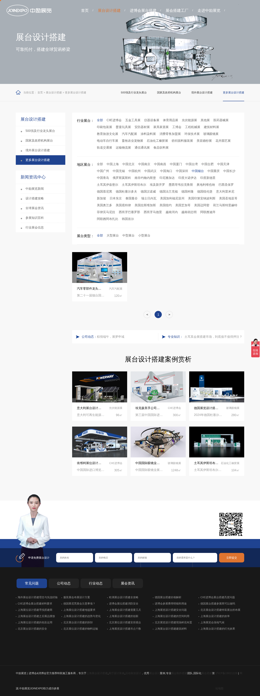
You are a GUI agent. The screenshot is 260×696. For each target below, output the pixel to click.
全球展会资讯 (35, 208)
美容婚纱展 (204, 140)
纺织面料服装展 (182, 140)
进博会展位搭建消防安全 (123, 603)
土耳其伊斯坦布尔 (134, 184)
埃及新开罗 (157, 184)
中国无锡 (119, 171)
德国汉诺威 (148, 191)
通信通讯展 (142, 147)
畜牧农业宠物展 (132, 140)
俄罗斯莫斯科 (122, 177)
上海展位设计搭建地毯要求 (79, 609)
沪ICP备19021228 (226, 673)
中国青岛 (103, 177)
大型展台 (113, 235)
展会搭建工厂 (177, 10)
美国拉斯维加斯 (145, 205)
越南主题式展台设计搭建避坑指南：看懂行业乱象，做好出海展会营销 (212, 336)
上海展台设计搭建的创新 (123, 616)
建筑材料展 (211, 127)
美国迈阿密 (201, 205)
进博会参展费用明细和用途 (171, 603)
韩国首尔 (128, 219)
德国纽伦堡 (204, 191)
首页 (85, 10)
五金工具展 (132, 120)
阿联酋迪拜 (207, 212)
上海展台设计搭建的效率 (215, 616)
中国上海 (113, 164)
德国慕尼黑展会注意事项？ (79, 603)
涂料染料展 (148, 133)
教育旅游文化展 (107, 133)
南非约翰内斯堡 (145, 177)
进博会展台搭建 (143, 10)
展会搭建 (206, 673)
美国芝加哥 (183, 205)
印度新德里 (207, 177)
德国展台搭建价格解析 (168, 597)
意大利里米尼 (225, 191)
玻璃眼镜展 (211, 133)
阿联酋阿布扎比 (107, 219)
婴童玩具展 (123, 127)
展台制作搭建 (179, 673)
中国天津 (223, 164)
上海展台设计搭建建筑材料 (171, 628)
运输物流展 (123, 147)
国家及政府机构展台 (169, 92)
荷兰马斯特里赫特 (225, 205)
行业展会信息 (35, 227)
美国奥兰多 (104, 205)
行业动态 (96, 583)
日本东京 (116, 198)
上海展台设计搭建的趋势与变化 (82, 616)
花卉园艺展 (223, 140)
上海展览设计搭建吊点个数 (125, 628)
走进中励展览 (209, 10)
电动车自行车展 (107, 140)
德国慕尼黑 (104, 191)
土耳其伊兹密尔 (107, 184)
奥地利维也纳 (206, 184)
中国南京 (144, 164)
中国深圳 (182, 171)
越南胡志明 (189, 212)
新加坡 (101, 198)
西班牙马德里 (153, 212)
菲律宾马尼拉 (106, 212)
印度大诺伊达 (187, 177)
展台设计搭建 (109, 10)
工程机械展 (192, 127)
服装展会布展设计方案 (76, 597)
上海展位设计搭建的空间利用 (172, 616)
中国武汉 (150, 171)
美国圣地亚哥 (228, 198)
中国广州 (103, 171)
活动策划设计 (133, 673)
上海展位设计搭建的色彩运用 (35, 622)
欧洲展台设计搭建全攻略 (123, 597)
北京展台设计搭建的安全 (32, 628)
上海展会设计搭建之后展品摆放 (36, 616)
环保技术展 (192, 133)
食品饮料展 (161, 147)
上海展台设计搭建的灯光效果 (217, 628)
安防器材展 (142, 127)
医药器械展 (221, 120)
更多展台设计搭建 (75, 92)
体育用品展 (170, 120)
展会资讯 (128, 583)
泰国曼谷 (131, 198)
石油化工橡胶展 (157, 140)
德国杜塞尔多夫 (126, 191)
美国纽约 (166, 205)
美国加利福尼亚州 (172, 198)
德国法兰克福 (169, 191)
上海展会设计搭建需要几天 (125, 609)
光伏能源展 (189, 120)
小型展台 (144, 235)
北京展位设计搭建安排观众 (125, 622)
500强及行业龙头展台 (134, 92)
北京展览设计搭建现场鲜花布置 (173, 622)
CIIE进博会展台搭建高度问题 (217, 597)
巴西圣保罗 (226, 184)
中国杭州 (134, 171)
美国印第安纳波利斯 (201, 198)
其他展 (205, 120)
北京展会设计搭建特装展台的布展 (220, 609)
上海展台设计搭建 (97, 673)
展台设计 (154, 673)
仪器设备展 (151, 120)
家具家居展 (161, 127)
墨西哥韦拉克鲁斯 (181, 184)
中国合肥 (207, 164)
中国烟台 (198, 171)
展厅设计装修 (116, 673)
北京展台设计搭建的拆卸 (78, 622)
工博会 (176, 127)
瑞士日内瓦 (148, 198)
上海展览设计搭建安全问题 (171, 609)
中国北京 (128, 164)
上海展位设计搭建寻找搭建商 (35, 609)
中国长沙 (229, 171)
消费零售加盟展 (170, 133)
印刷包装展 (104, 127)
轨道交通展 (104, 147)
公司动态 (64, 583)
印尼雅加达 (167, 177)
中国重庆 (213, 171)
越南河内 (172, 212)
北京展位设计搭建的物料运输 (80, 628)
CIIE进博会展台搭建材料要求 (35, 603)
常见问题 (32, 583)
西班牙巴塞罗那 (129, 212)
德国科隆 (187, 191)
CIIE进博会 (114, 120)
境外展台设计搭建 (202, 92)
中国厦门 (176, 164)
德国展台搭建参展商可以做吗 (217, 603)
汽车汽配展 (129, 133)
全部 (100, 120)
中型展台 (128, 235)
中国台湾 (192, 164)
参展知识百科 (35, 217)
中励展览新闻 (35, 188)
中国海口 (166, 171)
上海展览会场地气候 (212, 622)
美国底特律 (123, 205)
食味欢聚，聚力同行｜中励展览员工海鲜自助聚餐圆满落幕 (126, 336)
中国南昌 (160, 164)
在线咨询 (68, 533)
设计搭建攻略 (35, 198)
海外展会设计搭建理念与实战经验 (38, 597)
